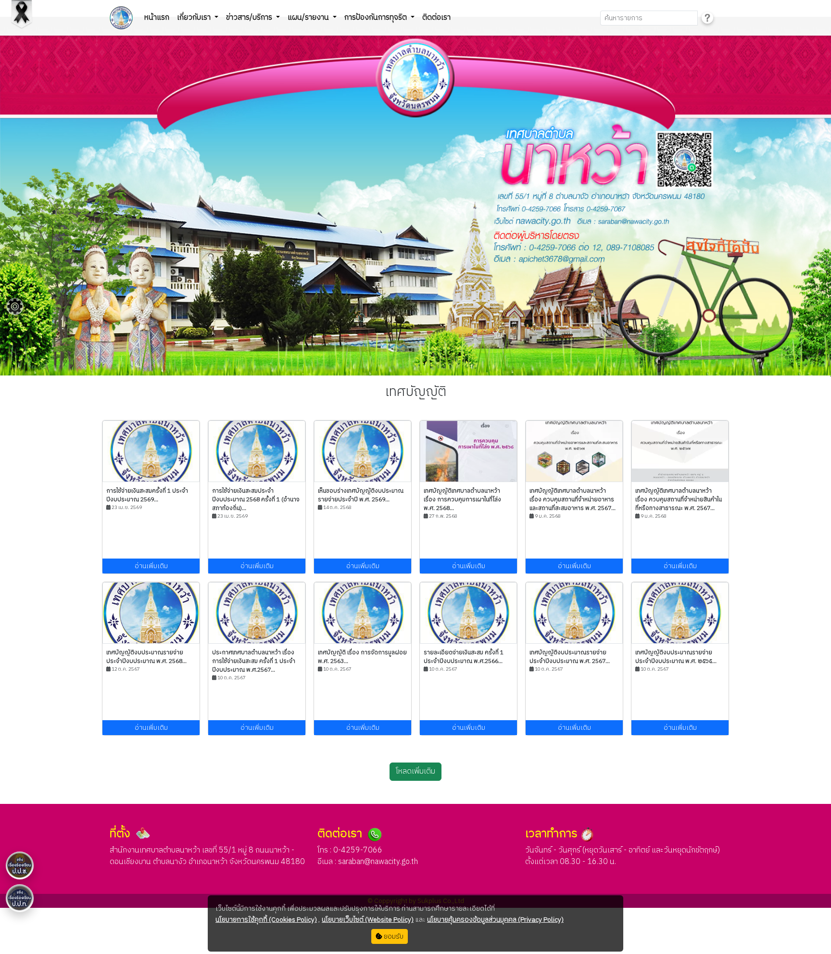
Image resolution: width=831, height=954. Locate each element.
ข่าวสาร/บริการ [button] (250, 17)
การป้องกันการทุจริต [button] (376, 17)
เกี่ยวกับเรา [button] (195, 17)
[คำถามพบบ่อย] (707, 18)
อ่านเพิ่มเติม (151, 566)
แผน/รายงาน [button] (309, 17)
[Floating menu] (15, 306)
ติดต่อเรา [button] (436, 17)
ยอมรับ (392, 936)
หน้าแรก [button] (156, 17)
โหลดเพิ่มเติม (415, 771)
